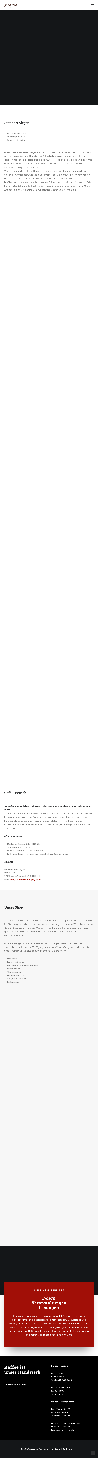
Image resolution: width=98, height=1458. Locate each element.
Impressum (49, 1449)
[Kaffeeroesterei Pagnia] (10, 5)
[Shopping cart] (85, 5)
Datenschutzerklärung (63, 1449)
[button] (92, 5)
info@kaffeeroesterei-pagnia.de (25, 879)
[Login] (82, 5)
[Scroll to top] (93, 1453)
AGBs (75, 1449)
